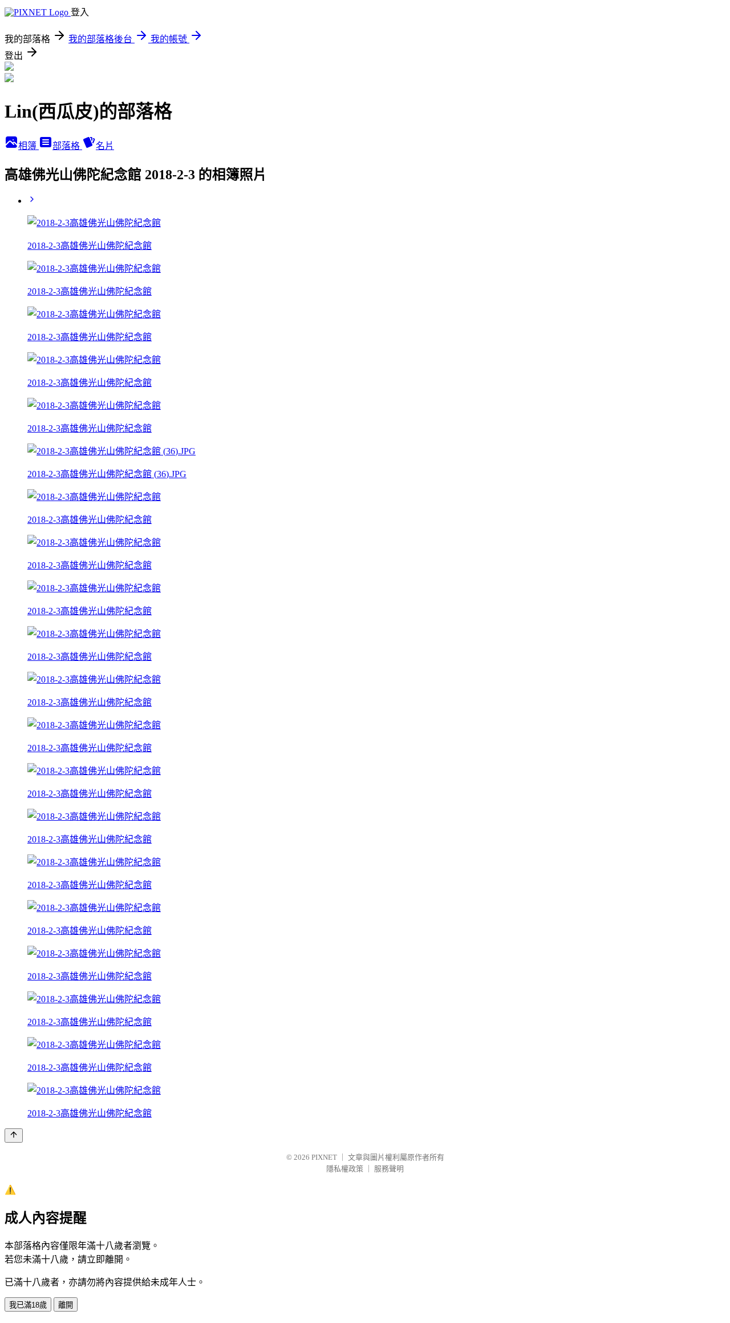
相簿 (28, 146)
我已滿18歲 (28, 1305)
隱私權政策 (344, 1168)
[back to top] (14, 1135)
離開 (65, 1305)
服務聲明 (389, 1168)
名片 (105, 146)
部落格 (67, 146)
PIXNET (324, 1157)
